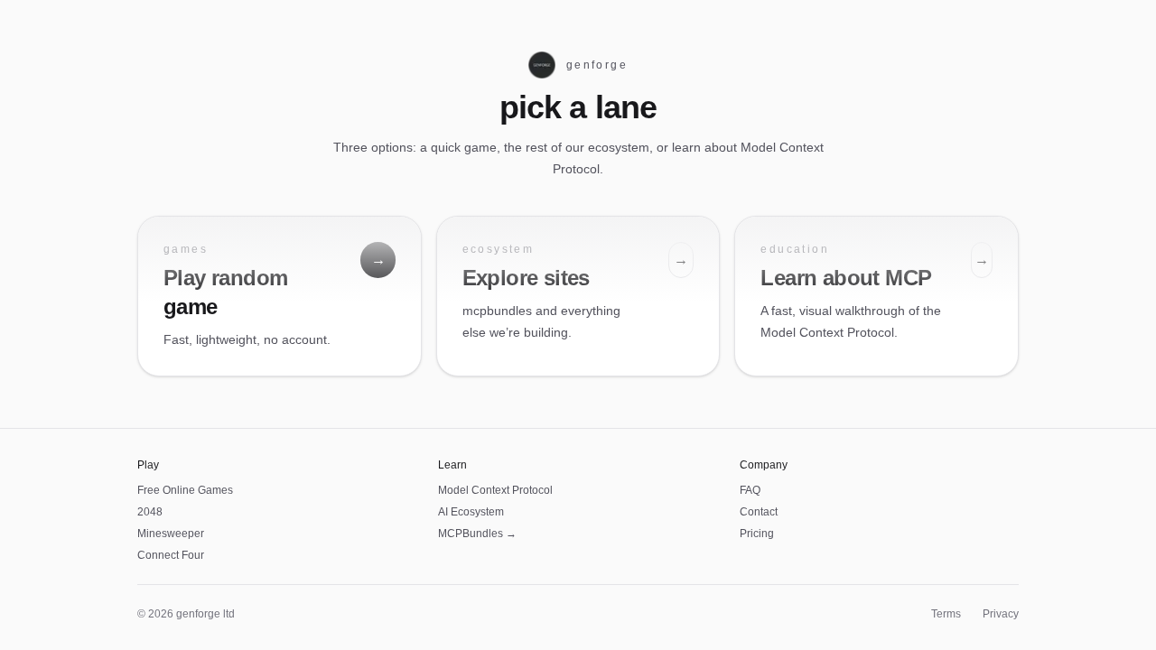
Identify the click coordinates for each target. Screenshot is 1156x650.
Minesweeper (170, 533)
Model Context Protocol (495, 490)
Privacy (1001, 614)
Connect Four (170, 555)
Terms (946, 614)
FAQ (750, 490)
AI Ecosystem (471, 512)
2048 (150, 512)
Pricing (757, 533)
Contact (759, 512)
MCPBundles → (477, 533)
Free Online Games (185, 490)
